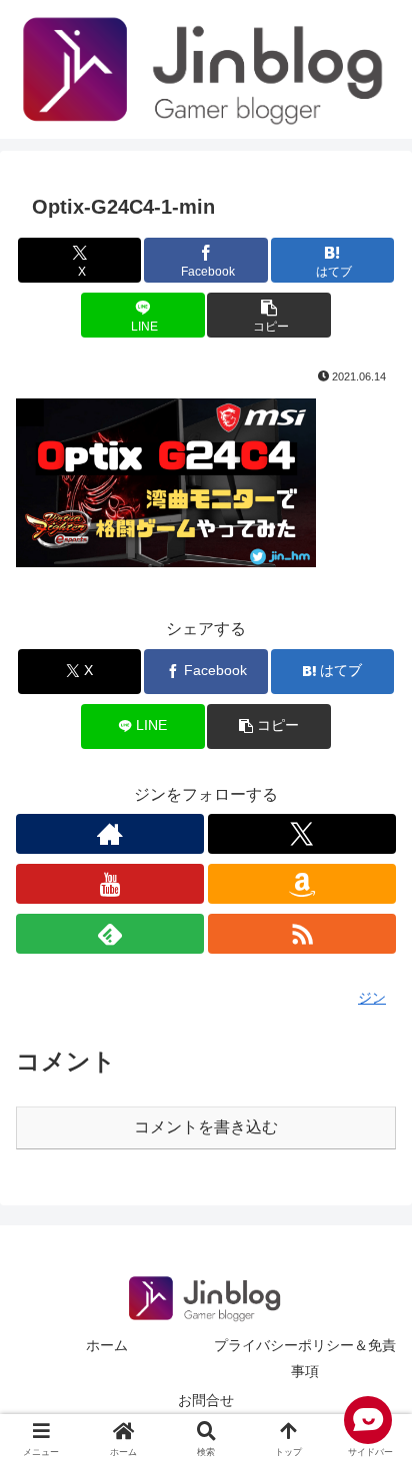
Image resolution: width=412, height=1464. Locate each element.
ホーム (107, 1345)
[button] (269, 315)
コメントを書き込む (206, 1126)
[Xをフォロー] (302, 834)
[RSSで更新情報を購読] (302, 934)
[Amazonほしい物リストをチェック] (302, 884)
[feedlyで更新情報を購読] (110, 934)
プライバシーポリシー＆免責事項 (305, 1357)
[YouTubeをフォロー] (110, 884)
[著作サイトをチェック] (110, 834)
